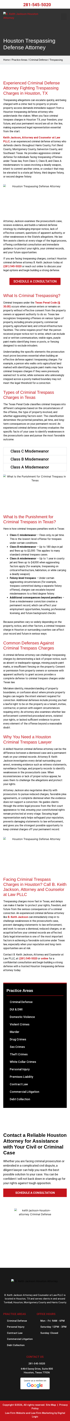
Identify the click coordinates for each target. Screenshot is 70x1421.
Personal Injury (20, 1069)
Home (6, 59)
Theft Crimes (19, 1054)
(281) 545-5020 (12, 266)
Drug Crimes (18, 1039)
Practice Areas (19, 59)
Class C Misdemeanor (30, 451)
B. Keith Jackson (18, 917)
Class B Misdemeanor (30, 459)
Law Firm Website (15, 1413)
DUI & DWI (16, 1009)
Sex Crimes (17, 1047)
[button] (64, 16)
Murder (14, 1032)
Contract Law (19, 1084)
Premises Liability (21, 1076)
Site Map (51, 1404)
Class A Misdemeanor (30, 467)
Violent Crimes (19, 1024)
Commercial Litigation (24, 1091)
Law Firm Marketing (42, 1413)
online (44, 958)
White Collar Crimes (23, 1061)
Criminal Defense (38, 59)
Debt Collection (20, 1099)
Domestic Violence (22, 1017)
